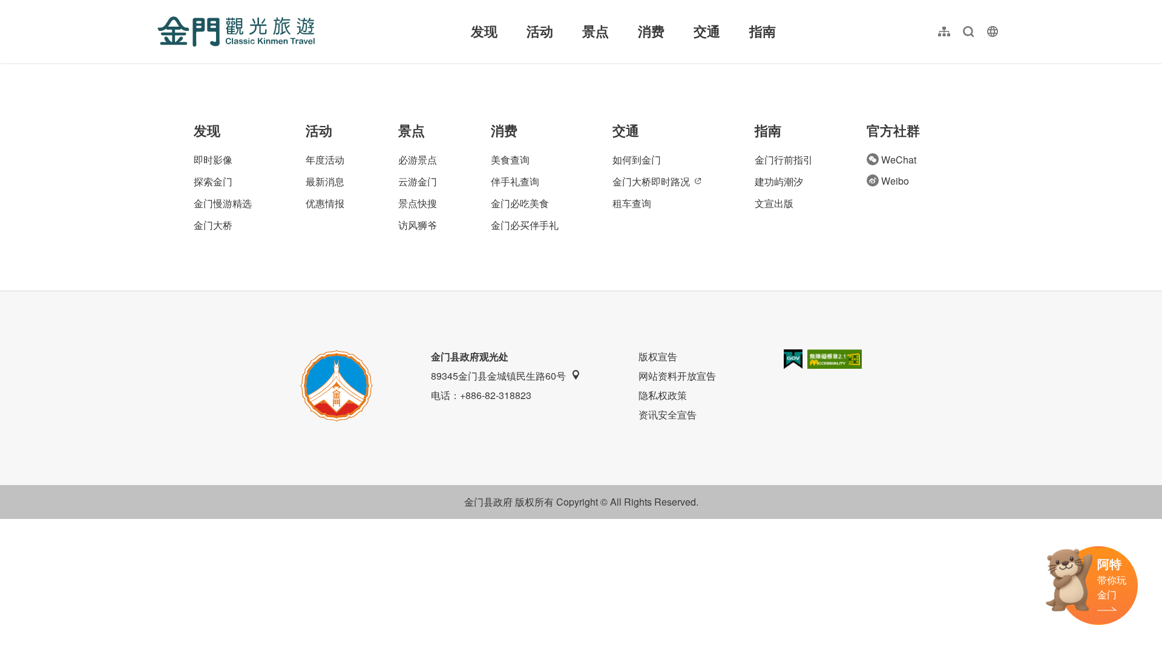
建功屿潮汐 (779, 181)
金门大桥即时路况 (651, 181)
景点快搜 (417, 203)
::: (161, 7)
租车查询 (631, 203)
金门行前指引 (784, 160)
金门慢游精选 (223, 203)
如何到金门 (636, 160)
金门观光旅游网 (236, 31)
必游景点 (417, 160)
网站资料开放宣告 (677, 376)
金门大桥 (213, 225)
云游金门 (417, 181)
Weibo (895, 181)
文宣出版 (774, 203)
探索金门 (213, 181)
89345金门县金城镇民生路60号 (498, 376)
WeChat (898, 160)
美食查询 (510, 160)
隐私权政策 (662, 395)
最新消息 (325, 181)
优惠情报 (325, 203)
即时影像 (213, 160)
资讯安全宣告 (667, 414)
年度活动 (325, 160)
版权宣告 (657, 356)
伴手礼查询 (515, 181)
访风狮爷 (417, 225)
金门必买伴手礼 (525, 225)
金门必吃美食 (520, 203)
